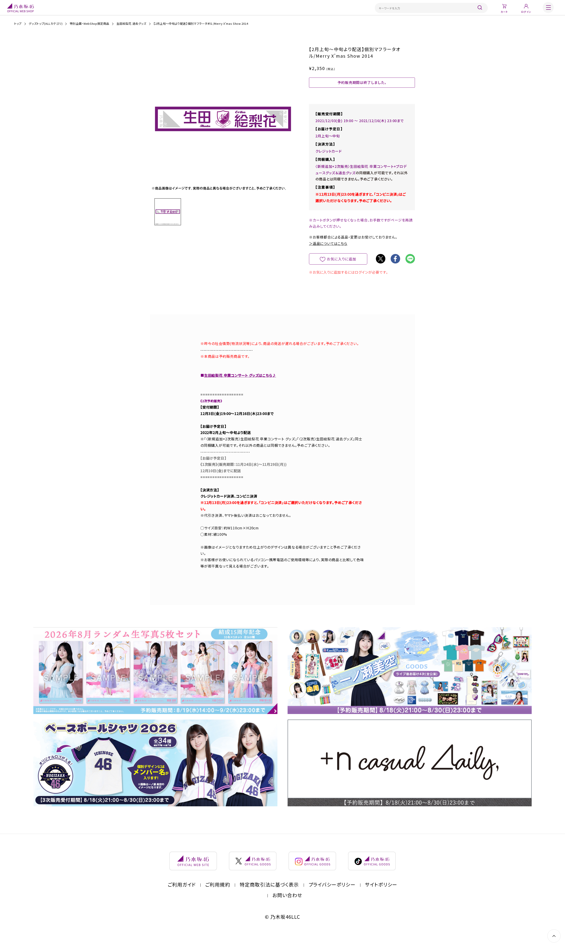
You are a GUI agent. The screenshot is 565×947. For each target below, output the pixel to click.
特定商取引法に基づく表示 (269, 884)
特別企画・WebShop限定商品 (89, 23)
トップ (18, 23)
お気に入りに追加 (341, 258)
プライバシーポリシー (332, 884)
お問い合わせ (287, 895)
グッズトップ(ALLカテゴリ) (45, 23)
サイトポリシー (381, 884)
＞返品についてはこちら (328, 243)
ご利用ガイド (182, 884)
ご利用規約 (217, 884)
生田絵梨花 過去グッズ (131, 23)
